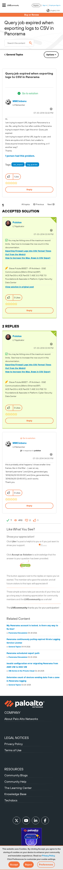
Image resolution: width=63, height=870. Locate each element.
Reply (29, 189)
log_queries (32, 164)
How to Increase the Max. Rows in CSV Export (27, 258)
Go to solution (30, 93)
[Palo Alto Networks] (31, 704)
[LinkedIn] (35, 820)
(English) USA (55, 10)
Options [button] (50, 55)
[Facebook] (45, 820)
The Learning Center (18, 788)
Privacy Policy (48, 855)
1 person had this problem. (20, 156)
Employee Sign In (55, 5)
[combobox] (19, 42)
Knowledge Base (15, 794)
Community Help (15, 781)
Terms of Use (12, 750)
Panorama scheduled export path (23, 653)
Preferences (46, 864)
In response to (31, 451)
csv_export (18, 164)
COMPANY (12, 712)
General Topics (14, 54)
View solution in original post (19, 287)
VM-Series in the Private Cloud (21, 671)
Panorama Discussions (17, 633)
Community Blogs (16, 775)
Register (36, 5)
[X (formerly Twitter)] (16, 820)
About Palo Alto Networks (21, 718)
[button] (14, 864)
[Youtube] (26, 820)
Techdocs (10, 800)
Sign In (45, 5)
